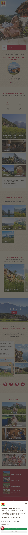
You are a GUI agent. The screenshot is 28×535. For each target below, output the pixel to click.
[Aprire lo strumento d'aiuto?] (2, 528)
